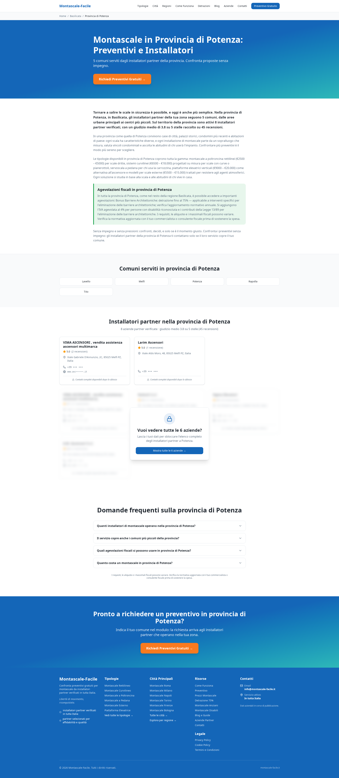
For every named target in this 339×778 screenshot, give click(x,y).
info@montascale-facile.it (259, 689)
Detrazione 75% (204, 700)
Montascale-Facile (75, 6)
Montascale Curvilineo (118, 690)
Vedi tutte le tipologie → (119, 715)
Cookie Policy (202, 745)
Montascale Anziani (206, 705)
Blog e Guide (202, 715)
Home (62, 16)
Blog (217, 6)
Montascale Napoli (161, 695)
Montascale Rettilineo (117, 685)
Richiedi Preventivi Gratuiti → (122, 79)
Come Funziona (185, 6)
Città (155, 6)
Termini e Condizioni (207, 750)
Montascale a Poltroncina (119, 695)
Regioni (166, 6)
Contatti (242, 6)
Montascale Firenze (161, 705)
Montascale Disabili (206, 710)
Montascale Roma (160, 685)
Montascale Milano (161, 690)
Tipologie (142, 6)
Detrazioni (204, 6)
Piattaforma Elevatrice (117, 710)
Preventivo (201, 690)
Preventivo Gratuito (265, 6)
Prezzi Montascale (205, 695)
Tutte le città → (159, 715)
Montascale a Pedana (117, 700)
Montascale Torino (160, 700)
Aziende (228, 6)
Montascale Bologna (162, 710)
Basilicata (75, 16)
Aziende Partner (204, 720)
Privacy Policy (203, 740)
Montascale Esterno (116, 705)
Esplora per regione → (163, 720)
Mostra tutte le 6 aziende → (169, 450)
